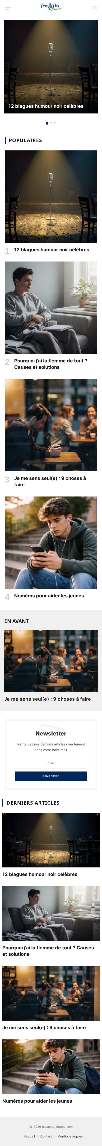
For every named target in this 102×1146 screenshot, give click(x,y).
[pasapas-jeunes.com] (51, 7)
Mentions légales (70, 1136)
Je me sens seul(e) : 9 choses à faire (47, 699)
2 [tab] (51, 123)
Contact (46, 1136)
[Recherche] (94, 7)
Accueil (29, 1136)
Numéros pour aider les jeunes (49, 596)
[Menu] (8, 7)
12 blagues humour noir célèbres (46, 106)
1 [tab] (47, 123)
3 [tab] (55, 123)
